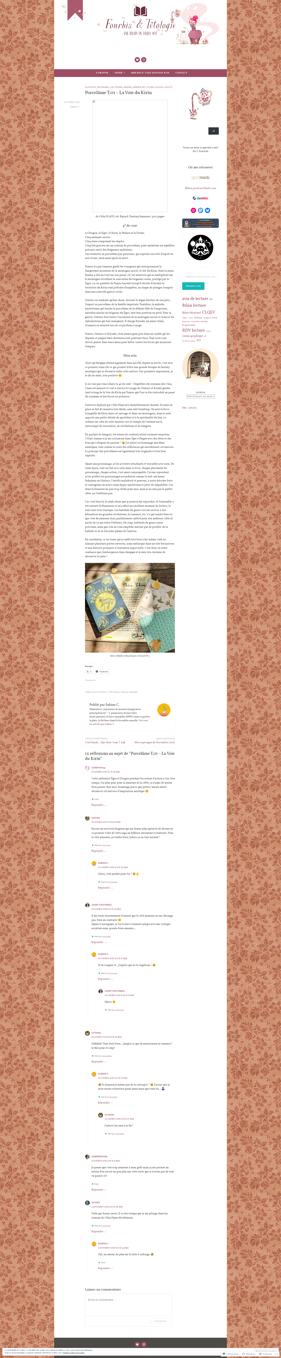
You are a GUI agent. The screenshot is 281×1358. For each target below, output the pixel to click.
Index (119, 72)
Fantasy (90, 87)
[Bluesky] (207, 210)
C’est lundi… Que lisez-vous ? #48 (105, 740)
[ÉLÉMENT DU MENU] (137, 1344)
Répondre (97, 805)
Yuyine (95, 1202)
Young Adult (164, 87)
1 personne (106, 845)
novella (204, 321)
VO (198, 341)
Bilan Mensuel (191, 313)
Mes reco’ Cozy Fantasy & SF (150, 72)
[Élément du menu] (137, 59)
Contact (181, 72)
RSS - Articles (189, 408)
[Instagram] (193, 210)
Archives (200, 392)
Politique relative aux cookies (74, 1353)
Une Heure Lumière (188, 341)
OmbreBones (99, 1156)
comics (184, 318)
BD (211, 299)
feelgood (207, 318)
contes (190, 318)
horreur (214, 318)
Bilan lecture (194, 306)
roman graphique (192, 336)
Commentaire (160, 1321)
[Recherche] (213, 130)
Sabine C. (75, 106)
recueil (208, 331)
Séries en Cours (143, 87)
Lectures (116, 87)
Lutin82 (96, 1033)
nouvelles (195, 321)
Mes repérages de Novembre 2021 (154, 740)
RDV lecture (193, 331)
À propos (102, 72)
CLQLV (208, 312)
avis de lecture (99, 692)
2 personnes (107, 1056)
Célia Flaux (113, 692)
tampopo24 (98, 767)
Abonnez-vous (193, 286)
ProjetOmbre (189, 325)
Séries (128, 87)
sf (205, 336)
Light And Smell (101, 905)
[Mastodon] (200, 210)
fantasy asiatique (129, 692)
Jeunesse (103, 87)
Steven (95, 818)
